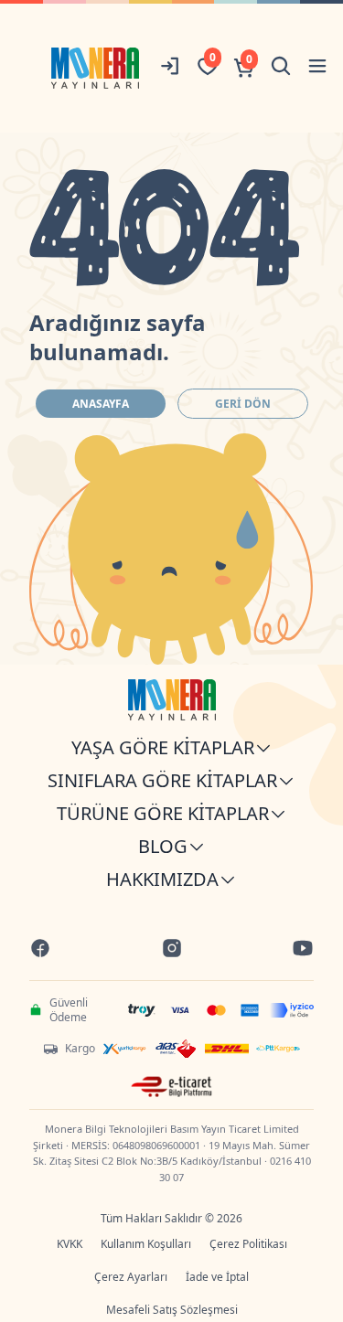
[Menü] (317, 68)
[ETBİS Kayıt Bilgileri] (171, 1087)
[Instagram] (172, 950)
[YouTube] (303, 950)
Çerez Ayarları (130, 1277)
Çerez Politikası (248, 1244)
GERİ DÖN (243, 403)
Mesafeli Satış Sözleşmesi (172, 1309)
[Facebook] (40, 950)
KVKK (69, 1244)
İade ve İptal (217, 1277)
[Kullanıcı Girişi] (171, 68)
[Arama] (281, 68)
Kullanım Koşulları (146, 1244)
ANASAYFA (100, 403)
